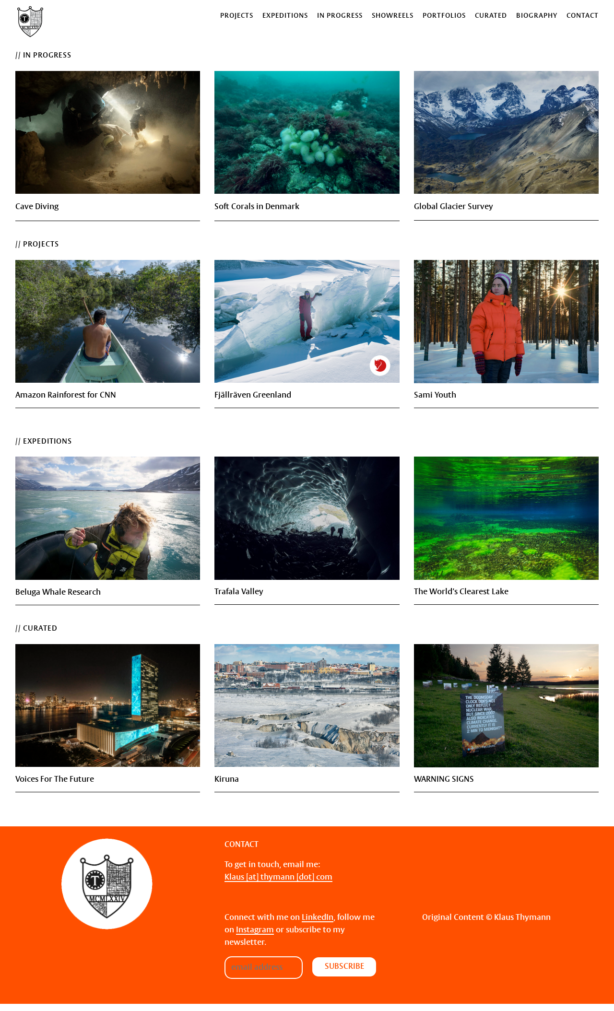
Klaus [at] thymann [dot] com (278, 877)
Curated (491, 15)
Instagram (255, 930)
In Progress (340, 15)
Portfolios (444, 15)
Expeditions (285, 15)
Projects (236, 15)
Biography (536, 15)
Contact (583, 15)
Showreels (392, 15)
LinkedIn (317, 917)
